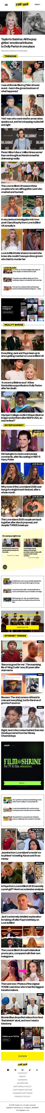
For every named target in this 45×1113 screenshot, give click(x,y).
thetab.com (18, 1105)
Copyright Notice (22, 1090)
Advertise (22, 1083)
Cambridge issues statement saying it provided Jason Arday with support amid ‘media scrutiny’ (33, 552)
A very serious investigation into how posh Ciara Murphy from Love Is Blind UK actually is (20, 222)
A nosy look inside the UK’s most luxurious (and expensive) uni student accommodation (26, 809)
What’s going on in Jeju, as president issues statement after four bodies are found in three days (26, 600)
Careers (22, 1080)
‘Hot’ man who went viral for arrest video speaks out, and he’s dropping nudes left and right (22, 121)
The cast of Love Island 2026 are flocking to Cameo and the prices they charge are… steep (26, 288)
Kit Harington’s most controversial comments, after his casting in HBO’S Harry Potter (20, 457)
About (22, 1076)
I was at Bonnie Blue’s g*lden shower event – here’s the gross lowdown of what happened (20, 88)
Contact (22, 1073)
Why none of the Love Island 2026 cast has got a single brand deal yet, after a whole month (21, 489)
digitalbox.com (24, 1110)
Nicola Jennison (32, 557)
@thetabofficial (7, 312)
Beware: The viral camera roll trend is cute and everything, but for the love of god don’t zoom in (21, 700)
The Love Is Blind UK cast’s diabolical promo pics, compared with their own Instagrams (20, 953)
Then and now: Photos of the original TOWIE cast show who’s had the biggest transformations (22, 986)
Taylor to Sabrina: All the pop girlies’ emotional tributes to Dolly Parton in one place (18, 43)
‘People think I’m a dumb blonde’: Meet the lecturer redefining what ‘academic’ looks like (26, 818)
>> (5, 567)
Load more (22, 1056)
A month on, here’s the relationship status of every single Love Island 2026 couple (26, 270)
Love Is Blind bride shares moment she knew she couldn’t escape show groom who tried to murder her (22, 256)
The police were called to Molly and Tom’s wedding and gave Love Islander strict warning (26, 279)
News (17, 555)
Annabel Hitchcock (11, 555)
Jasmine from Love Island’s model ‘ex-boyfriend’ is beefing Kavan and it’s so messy (21, 855)
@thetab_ (6, 1040)
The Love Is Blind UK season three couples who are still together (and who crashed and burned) (21, 189)
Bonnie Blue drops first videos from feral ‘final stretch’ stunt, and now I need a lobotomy (22, 1020)
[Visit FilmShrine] (22, 766)
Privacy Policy (23, 1097)
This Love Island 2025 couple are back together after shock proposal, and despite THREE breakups (21, 522)
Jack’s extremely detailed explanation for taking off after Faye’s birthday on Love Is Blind (21, 919)
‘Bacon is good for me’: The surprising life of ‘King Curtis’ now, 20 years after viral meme (21, 667)
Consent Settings (22, 1093)
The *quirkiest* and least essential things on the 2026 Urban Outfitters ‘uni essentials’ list (27, 801)
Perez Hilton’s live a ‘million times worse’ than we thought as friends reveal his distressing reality (22, 155)
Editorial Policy (23, 1087)
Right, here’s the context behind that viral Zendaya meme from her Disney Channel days (22, 733)
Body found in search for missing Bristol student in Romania (10, 550)
